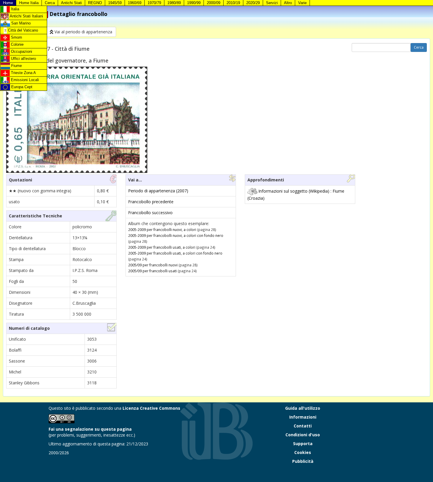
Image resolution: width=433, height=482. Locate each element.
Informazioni (302, 417)
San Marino (20, 23)
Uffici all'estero (23, 58)
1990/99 (194, 3)
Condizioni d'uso (302, 434)
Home (8, 3)
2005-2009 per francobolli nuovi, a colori (162, 229)
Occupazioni (21, 51)
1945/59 (115, 3)
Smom (16, 37)
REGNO (95, 3)
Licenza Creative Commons (151, 408)
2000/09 (213, 3)
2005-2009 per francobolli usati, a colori (161, 247)
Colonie (17, 44)
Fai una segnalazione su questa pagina (90, 429)
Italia (14, 9)
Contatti (303, 426)
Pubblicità (302, 461)
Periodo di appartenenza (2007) (158, 191)
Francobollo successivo (150, 212)
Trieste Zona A (23, 73)
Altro (288, 3)
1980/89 (174, 3)
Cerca (50, 3)
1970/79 (154, 3)
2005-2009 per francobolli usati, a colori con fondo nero (175, 253)
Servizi (272, 3)
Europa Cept (21, 87)
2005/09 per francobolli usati (152, 270)
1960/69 (134, 3)
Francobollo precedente (150, 201)
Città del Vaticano (22, 30)
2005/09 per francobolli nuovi (153, 265)
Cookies (302, 452)
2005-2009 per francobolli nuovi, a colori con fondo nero (175, 235)
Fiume (16, 65)
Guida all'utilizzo (302, 408)
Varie (302, 3)
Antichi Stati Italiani (26, 16)
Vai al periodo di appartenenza (82, 32)
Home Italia (29, 3)
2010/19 (233, 3)
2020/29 (253, 3)
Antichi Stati (71, 3)
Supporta (303, 443)
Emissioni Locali (24, 80)
